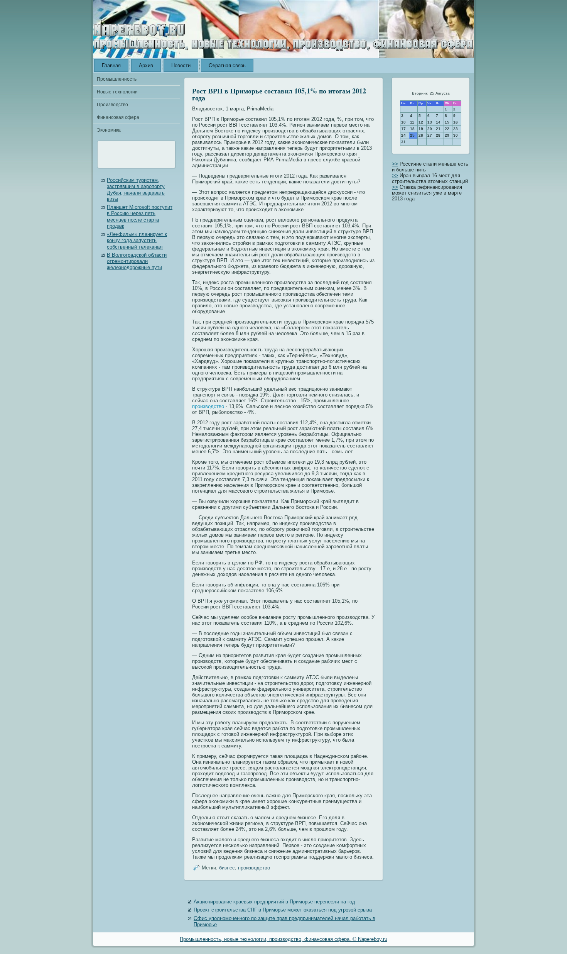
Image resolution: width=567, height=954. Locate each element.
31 (403, 142)
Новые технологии (117, 92)
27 (429, 135)
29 (447, 135)
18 (412, 129)
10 (403, 122)
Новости (181, 65)
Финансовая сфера (118, 117)
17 (403, 129)
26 (420, 135)
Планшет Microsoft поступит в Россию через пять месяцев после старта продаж (139, 216)
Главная (111, 65)
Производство (112, 104)
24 (403, 135)
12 (420, 122)
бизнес (227, 868)
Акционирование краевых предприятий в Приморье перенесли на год (274, 902)
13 (429, 122)
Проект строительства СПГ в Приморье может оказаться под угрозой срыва (283, 910)
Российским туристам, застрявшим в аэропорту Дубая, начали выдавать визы (136, 189)
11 (412, 122)
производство (208, 406)
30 (455, 135)
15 (447, 122)
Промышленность (117, 79)
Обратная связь (227, 65)
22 (447, 129)
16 (455, 122)
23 (455, 129)
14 (438, 122)
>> (395, 164)
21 (438, 129)
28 (438, 135)
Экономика (109, 130)
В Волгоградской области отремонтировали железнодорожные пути (137, 261)
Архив (146, 65)
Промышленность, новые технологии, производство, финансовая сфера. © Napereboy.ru (283, 939)
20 (429, 129)
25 (412, 135)
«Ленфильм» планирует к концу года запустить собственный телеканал (137, 240)
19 (420, 129)
